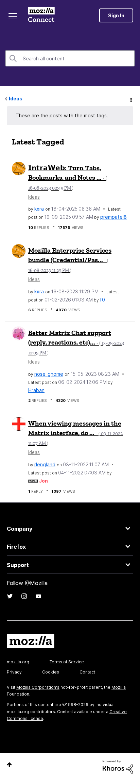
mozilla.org (18, 661)
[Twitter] (10, 596)
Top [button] (9, 764)
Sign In (116, 15)
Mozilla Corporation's (37, 687)
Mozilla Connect (41, 15)
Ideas (15, 98)
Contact (87, 672)
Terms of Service (67, 661)
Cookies (50, 672)
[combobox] (70, 58)
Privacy (14, 672)
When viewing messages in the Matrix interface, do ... (75, 432)
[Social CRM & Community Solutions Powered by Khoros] (118, 766)
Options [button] (130, 99)
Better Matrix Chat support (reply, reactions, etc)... (76, 342)
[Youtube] (38, 596)
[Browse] (13, 16)
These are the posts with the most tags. (62, 115)
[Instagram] (24, 596)
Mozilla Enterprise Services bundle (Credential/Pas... (69, 259)
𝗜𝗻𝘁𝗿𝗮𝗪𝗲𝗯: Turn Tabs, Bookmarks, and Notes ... (67, 177)
